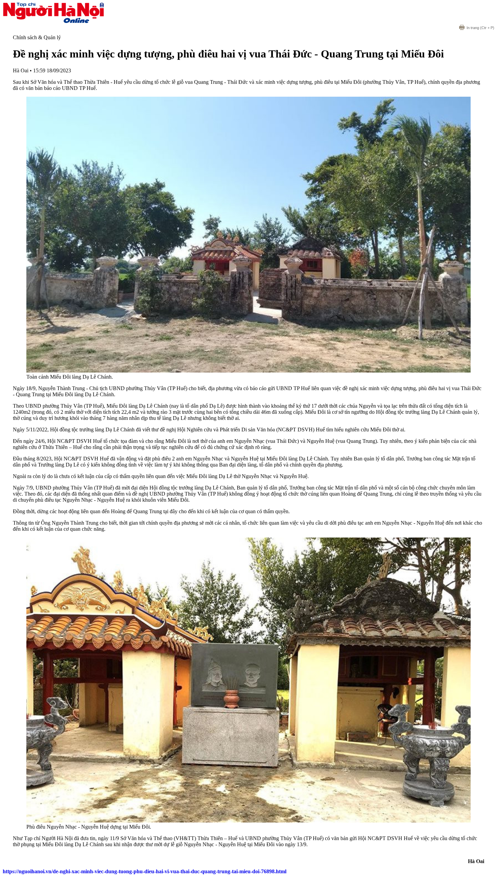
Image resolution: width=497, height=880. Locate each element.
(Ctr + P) (480, 28)
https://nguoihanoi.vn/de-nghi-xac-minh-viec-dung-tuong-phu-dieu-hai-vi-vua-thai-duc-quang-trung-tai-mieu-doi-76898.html (144, 871)
